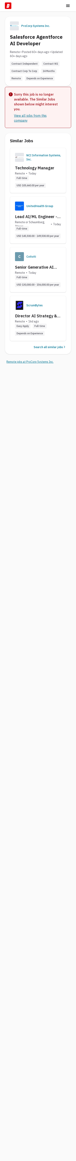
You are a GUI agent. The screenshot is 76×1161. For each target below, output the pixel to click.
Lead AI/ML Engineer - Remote (36, 217)
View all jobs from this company (30, 118)
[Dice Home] (8, 5)
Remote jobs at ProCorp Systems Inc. (30, 362)
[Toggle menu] (68, 5)
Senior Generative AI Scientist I (34, 267)
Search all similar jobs (48, 347)
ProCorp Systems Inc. (35, 26)
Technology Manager (34, 168)
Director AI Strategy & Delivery (36, 316)
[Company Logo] (19, 157)
